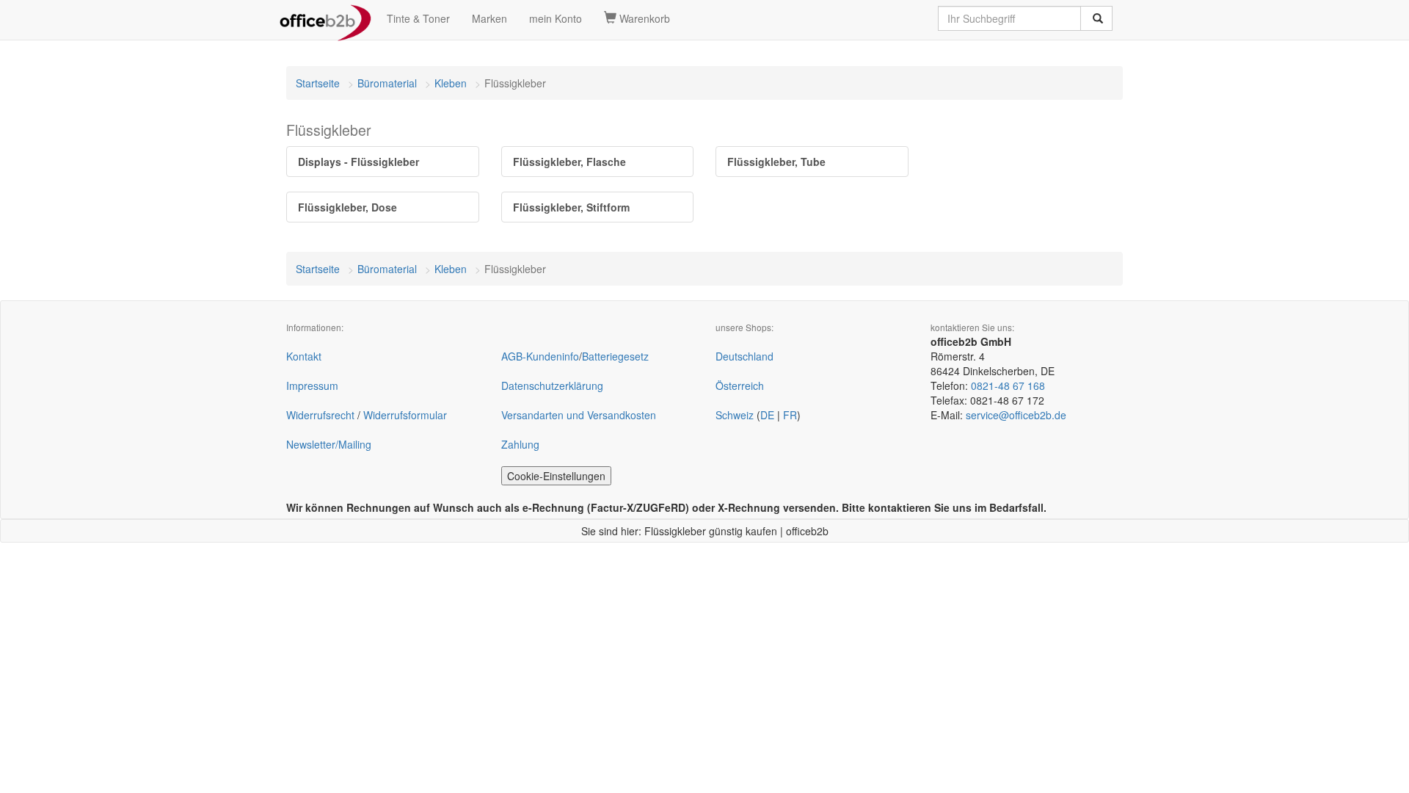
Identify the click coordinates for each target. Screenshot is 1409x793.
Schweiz (735, 415)
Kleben (450, 83)
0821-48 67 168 (1008, 385)
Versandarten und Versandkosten (578, 415)
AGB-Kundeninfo (540, 356)
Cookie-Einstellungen (556, 475)
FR (790, 415)
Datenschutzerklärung (552, 385)
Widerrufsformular (405, 415)
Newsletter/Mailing (328, 444)
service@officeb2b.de (1016, 415)
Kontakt (303, 356)
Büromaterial (387, 83)
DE (767, 415)
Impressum (312, 385)
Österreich (740, 385)
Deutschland (744, 356)
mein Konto (555, 18)
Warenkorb (643, 18)
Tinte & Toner (418, 18)
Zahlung (520, 444)
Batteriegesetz (615, 356)
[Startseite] (325, 18)
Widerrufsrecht (320, 415)
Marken (489, 18)
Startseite (318, 83)
